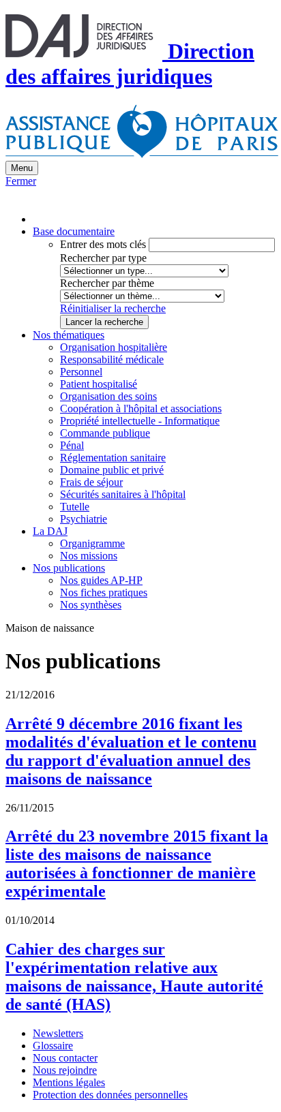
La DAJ (50, 531)
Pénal (72, 445)
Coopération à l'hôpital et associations (141, 408)
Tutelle (74, 506)
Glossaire (53, 1045)
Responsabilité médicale (112, 359)
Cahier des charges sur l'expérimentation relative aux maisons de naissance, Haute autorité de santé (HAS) (134, 976)
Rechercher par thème (107, 283)
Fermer (20, 181)
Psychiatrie (83, 519)
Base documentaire (74, 231)
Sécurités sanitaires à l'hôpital (123, 494)
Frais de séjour (91, 482)
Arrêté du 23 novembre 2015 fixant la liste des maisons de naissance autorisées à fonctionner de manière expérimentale (136, 863)
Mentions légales (69, 1082)
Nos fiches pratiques (103, 592)
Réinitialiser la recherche (113, 308)
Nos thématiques (68, 335)
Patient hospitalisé (98, 384)
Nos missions (88, 555)
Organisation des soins (108, 396)
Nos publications (69, 568)
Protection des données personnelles (110, 1094)
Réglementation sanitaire (113, 457)
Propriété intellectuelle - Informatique (140, 421)
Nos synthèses (90, 605)
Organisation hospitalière (113, 347)
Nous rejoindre (65, 1070)
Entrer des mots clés (103, 244)
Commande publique (105, 433)
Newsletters (58, 1033)
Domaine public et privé (112, 470)
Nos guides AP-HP (101, 580)
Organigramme (92, 543)
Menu (22, 168)
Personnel (81, 371)
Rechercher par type (103, 258)
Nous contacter (65, 1058)
